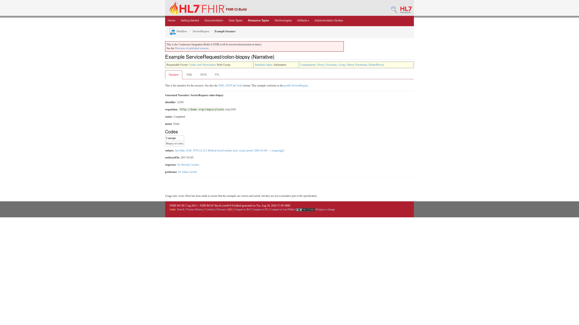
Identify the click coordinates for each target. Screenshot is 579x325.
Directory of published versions (192, 48)
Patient (350, 64)
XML (189, 74)
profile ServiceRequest (296, 85)
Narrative (174, 74)
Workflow (181, 31)
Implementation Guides (329, 20)
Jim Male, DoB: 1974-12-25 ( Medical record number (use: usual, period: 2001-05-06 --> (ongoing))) (229, 150)
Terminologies (283, 20)
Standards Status (264, 64)
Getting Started (190, 20)
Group (341, 64)
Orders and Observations (202, 64)
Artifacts (302, 20)
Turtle (239, 85)
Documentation (213, 20)
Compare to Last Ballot (282, 209)
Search (180, 209)
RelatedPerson (376, 64)
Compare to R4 (242, 209)
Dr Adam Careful (187, 172)
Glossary (221, 209)
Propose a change (325, 209)
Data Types (235, 20)
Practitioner (361, 64)
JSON (203, 74)
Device (321, 64)
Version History (194, 209)
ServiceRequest (201, 31)
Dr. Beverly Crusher (188, 164)
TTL (217, 74)
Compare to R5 (260, 209)
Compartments (308, 64)
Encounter (331, 64)
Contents (210, 209)
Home (171, 20)
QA (230, 209)
